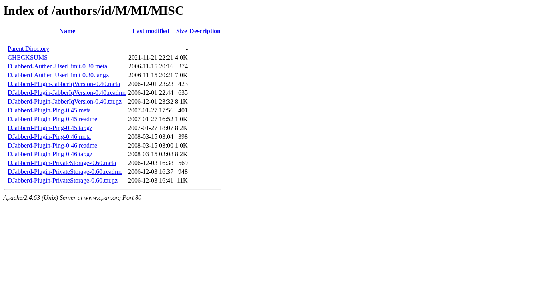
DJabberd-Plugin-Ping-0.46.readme (52, 145)
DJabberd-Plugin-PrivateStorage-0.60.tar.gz (63, 180)
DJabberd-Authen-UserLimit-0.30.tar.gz (58, 75)
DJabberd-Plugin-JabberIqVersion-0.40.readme (67, 92)
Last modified (150, 31)
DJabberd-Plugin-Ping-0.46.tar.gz (50, 154)
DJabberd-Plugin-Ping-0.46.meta (49, 136)
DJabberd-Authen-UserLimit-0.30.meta (57, 66)
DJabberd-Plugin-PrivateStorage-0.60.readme (65, 171)
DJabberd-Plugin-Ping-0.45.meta (49, 110)
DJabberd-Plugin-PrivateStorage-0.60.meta (62, 162)
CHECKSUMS (28, 57)
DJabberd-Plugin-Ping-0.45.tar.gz (50, 127)
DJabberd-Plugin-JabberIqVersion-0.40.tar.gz (65, 101)
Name (67, 31)
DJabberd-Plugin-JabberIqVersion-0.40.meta (64, 83)
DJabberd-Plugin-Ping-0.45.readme (52, 119)
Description (205, 31)
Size (181, 31)
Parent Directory (28, 48)
